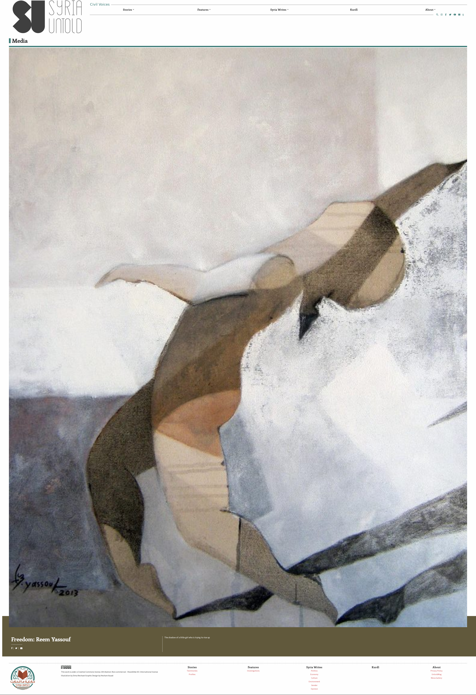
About (429, 9)
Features (202, 9)
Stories (127, 9)
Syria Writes (278, 9)
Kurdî (354, 9)
